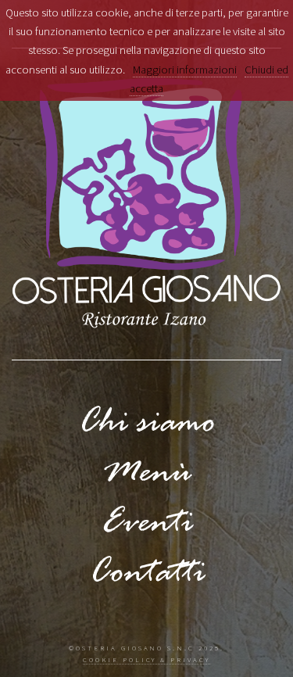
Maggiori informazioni (185, 70)
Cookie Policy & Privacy (146, 659)
